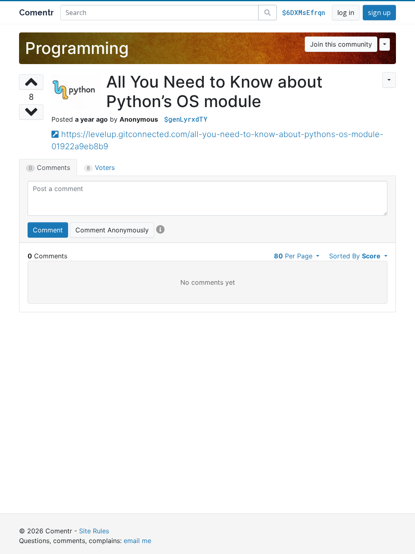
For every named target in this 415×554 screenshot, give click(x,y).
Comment (48, 230)
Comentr (36, 12)
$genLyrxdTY (186, 119)
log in (345, 12)
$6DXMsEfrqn (303, 12)
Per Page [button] (294, 256)
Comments (49, 167)
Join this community (341, 44)
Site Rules (94, 531)
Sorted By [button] (355, 256)
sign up (379, 12)
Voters (101, 167)
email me (137, 541)
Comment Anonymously (112, 230)
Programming (77, 48)
